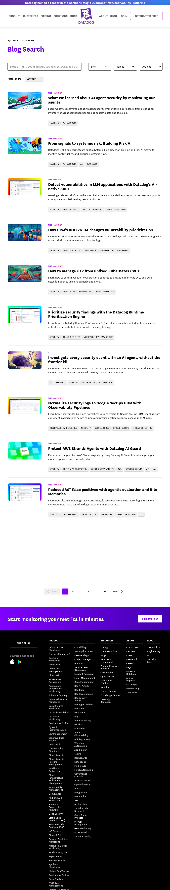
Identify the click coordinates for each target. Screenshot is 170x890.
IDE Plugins (80, 796)
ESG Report (132, 684)
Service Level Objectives (81, 668)
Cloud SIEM (55, 835)
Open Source (107, 676)
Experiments (55, 856)
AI (148, 655)
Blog (113, 16)
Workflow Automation (80, 744)
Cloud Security (56, 755)
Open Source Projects (81, 816)
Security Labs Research (81, 809)
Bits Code (79, 689)
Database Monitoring (54, 717)
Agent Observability (81, 733)
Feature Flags (81, 655)
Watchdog (79, 728)
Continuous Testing (59, 875)
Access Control (82, 780)
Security (104, 687)
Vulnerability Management (56, 788)
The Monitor (153, 647)
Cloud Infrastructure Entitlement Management (56, 779)
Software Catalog (58, 695)
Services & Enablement (106, 660)
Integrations (80, 792)
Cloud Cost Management (56, 669)
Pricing (104, 647)
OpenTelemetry (82, 784)
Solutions (61, 16)
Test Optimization (83, 651)
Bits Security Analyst (80, 699)
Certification (107, 672)
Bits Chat (79, 708)
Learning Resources (106, 700)
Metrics (78, 724)
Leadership (132, 659)
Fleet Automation (83, 769)
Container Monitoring (54, 659)
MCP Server (80, 712)
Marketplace (80, 804)
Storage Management (81, 823)
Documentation (108, 651)
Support (104, 655)
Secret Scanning (82, 836)
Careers (130, 663)
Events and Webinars (106, 681)
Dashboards (80, 757)
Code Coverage (82, 659)
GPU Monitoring (82, 828)
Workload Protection (54, 769)
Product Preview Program (109, 667)
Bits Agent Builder (83, 704)
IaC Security (55, 831)
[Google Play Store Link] (20, 662)
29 (105, 591)
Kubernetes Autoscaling (55, 680)
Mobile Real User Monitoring (58, 847)
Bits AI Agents (81, 685)
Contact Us (132, 647)
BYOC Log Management (56, 884)
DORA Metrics (81, 832)
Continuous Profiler (59, 723)
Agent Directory (82, 720)
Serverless (54, 664)
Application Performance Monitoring (55, 688)
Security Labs (151, 660)
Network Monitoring (59, 653)
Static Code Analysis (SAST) (57, 819)
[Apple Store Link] (14, 662)
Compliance (55, 793)
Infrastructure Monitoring (56, 648)
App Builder (80, 749)
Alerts (77, 788)
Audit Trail (54, 744)
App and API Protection (55, 799)
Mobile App (80, 765)
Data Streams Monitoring (56, 707)
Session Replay (57, 860)
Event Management (84, 677)
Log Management (58, 733)
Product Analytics (58, 852)
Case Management (84, 681)
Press (129, 655)
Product (14, 16)
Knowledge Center (110, 695)
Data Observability (59, 712)
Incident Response (84, 673)
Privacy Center (108, 691)
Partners (130, 651)
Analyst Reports (130, 679)
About (103, 16)
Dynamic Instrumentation (57, 728)
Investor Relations (131, 672)
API (76, 800)
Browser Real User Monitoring (58, 840)
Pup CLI (78, 716)
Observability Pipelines (56, 749)
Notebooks (80, 761)
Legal (129, 667)
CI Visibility (80, 647)
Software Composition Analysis (55, 807)
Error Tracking (56, 879)
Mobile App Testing (59, 871)
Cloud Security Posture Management (56, 762)
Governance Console (80, 775)
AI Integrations (82, 739)
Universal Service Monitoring (58, 700)
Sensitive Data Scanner (56, 739)
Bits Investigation (83, 693)
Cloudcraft (54, 675)
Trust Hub (131, 692)
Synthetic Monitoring (54, 865)
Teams (77, 753)
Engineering (153, 651)
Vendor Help (132, 688)
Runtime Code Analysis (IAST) (57, 825)
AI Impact (79, 663)
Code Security (56, 813)
